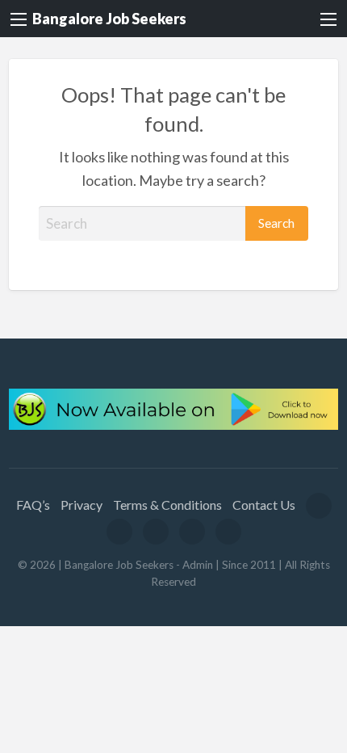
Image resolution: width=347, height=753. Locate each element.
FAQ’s (33, 504)
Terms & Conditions (167, 504)
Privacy (81, 504)
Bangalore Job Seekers (109, 18)
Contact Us (263, 504)
